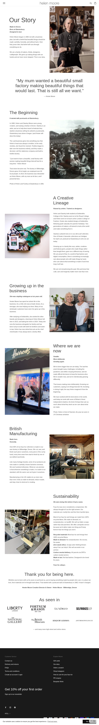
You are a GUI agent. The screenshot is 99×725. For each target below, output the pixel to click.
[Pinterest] (15, 707)
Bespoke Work (58, 681)
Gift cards (56, 661)
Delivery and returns (12, 664)
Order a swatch (58, 668)
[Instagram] (10, 707)
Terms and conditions (12, 671)
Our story (56, 664)
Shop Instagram (58, 671)
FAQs (7, 668)
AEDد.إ (7, 713)
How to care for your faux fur (63, 674)
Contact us (8, 661)
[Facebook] (5, 707)
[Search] (91, 3)
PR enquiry (57, 678)
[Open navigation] (4, 3)
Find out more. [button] (52, 721)
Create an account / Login (13, 674)
